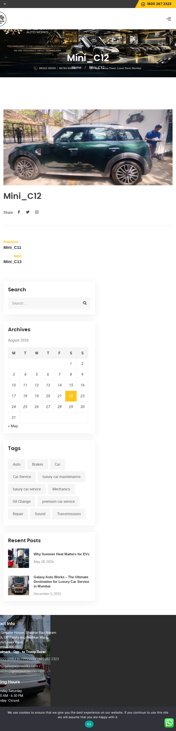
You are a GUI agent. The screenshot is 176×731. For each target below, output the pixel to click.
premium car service (58, 501)
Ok (89, 724)
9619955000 (26, 658)
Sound (40, 513)
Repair (18, 513)
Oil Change (21, 501)
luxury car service (27, 489)
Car (57, 464)
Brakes (37, 464)
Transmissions (69, 513)
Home (76, 67)
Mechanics (61, 489)
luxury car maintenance (61, 476)
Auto (16, 464)
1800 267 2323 (48, 658)
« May (13, 425)
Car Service (22, 476)
